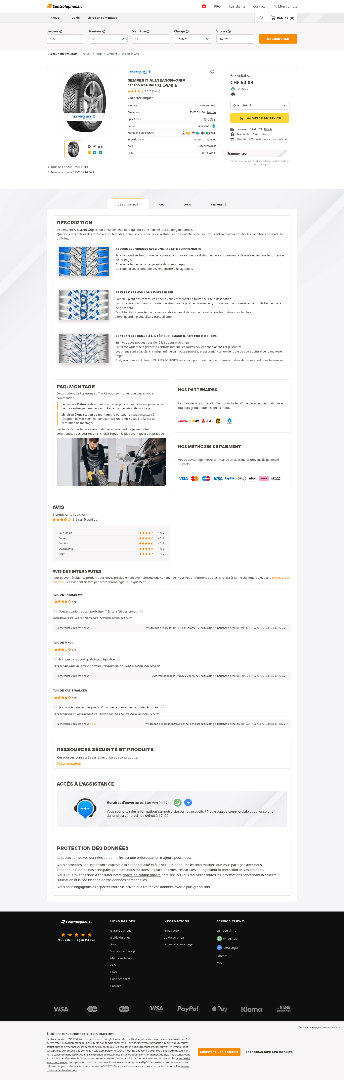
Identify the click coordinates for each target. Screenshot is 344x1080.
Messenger (230, 948)
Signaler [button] (283, 628)
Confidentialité (120, 979)
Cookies (115, 986)
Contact (259, 6)
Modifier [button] (211, 112)
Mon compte (287, 6)
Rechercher (278, 39)
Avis (187, 204)
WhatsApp (230, 938)
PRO (217, 6)
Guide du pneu (120, 937)
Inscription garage (122, 951)
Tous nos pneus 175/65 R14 (69, 167)
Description (128, 204)
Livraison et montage (102, 17)
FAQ (161, 204)
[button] (264, 628)
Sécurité (219, 204)
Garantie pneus (120, 930)
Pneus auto (171, 930)
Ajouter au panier (263, 118)
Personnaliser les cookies (269, 1052)
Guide (76, 17)
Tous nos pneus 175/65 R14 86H (72, 172)
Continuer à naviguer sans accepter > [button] (319, 1027)
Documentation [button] (69, 763)
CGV (113, 965)
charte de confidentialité (142, 875)
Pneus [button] (55, 17)
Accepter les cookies (219, 1052)
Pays (113, 972)
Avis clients (237, 6)
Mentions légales (122, 958)
